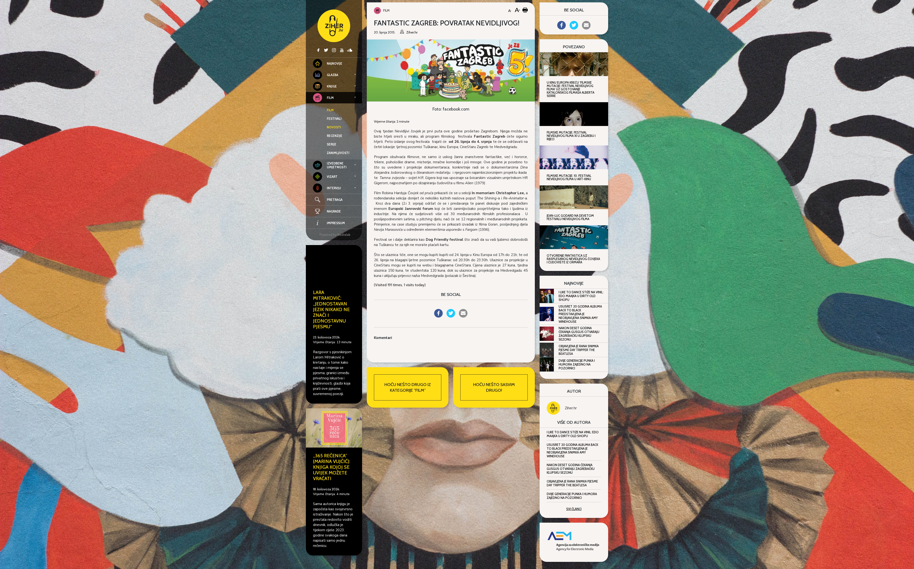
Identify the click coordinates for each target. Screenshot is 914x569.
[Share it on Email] (463, 316)
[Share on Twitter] (451, 316)
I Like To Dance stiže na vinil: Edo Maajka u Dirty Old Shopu (581, 296)
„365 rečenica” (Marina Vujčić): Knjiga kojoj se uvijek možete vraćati (331, 467)
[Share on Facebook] (438, 316)
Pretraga (335, 200)
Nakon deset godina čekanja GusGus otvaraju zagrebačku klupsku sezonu (579, 333)
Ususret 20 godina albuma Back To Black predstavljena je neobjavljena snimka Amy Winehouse (580, 313)
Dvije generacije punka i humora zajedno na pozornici (577, 364)
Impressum (336, 223)
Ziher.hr (571, 408)
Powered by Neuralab (334, 234)
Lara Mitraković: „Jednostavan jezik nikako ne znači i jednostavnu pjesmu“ (331, 309)
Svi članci (573, 509)
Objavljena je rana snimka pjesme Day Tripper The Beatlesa (579, 350)
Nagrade (334, 211)
